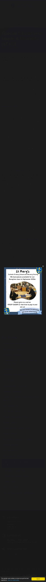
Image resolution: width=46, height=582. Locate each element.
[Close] (43, 266)
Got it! (38, 579)
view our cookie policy (13, 580)
